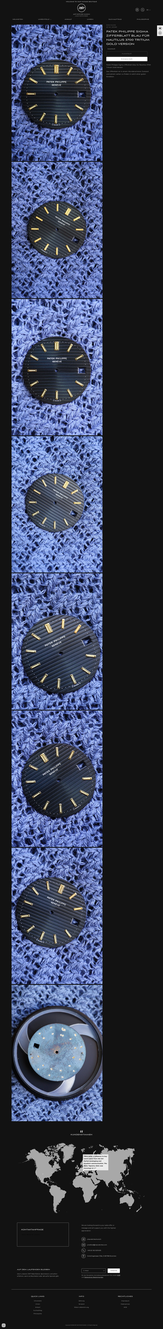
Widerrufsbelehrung (81, 1307)
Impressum (125, 1301)
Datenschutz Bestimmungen (93, 1277)
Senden (113, 1270)
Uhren (37, 1304)
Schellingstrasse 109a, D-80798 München (99, 1256)
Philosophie (38, 1313)
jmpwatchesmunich (91, 1239)
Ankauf (37, 1307)
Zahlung (81, 1301)
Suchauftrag (37, 1310)
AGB (118, 1275)
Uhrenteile (38, 1301)
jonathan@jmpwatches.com (94, 1246)
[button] (142, 9)
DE (147, 10)
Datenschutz (125, 1304)
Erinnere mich (127, 59)
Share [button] (110, 81)
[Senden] (104, 1270)
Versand (81, 1304)
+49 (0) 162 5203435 (91, 1251)
